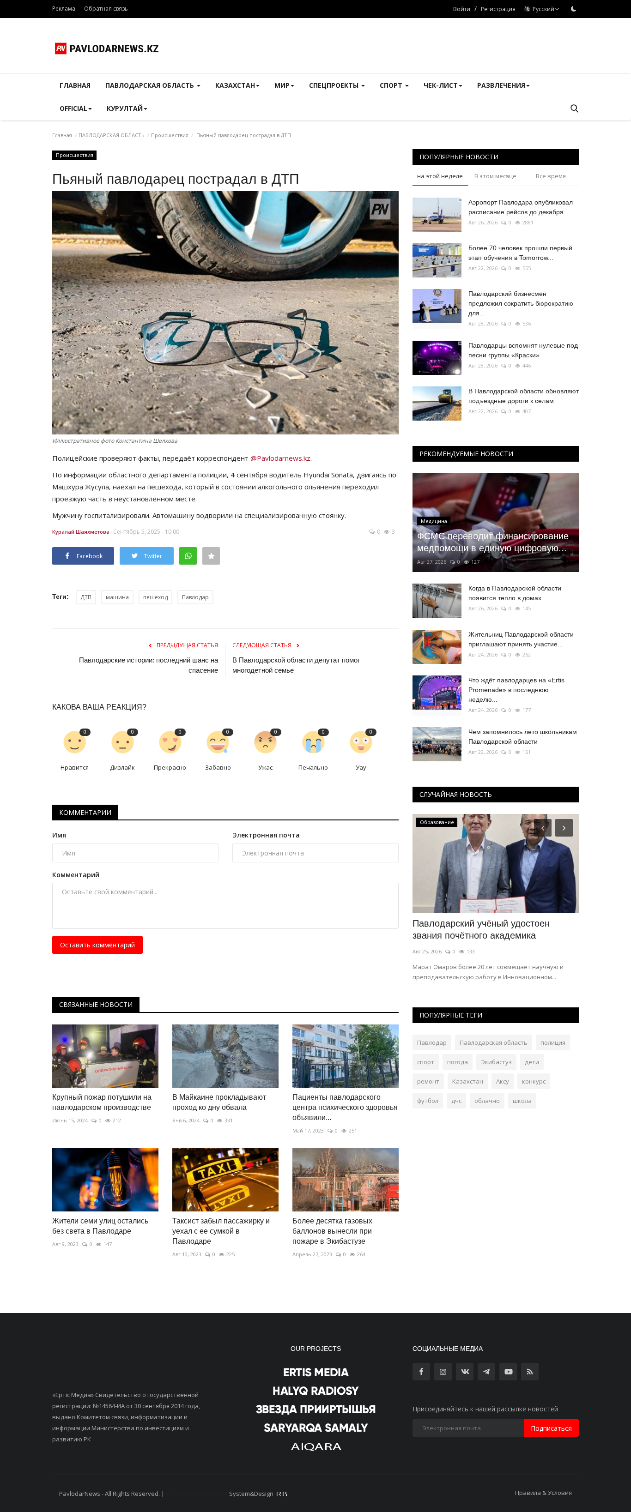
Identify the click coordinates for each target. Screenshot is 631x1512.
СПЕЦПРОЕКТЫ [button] (334, 85)
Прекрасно (170, 767)
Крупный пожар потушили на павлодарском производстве (102, 1102)
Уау (361, 767)
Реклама (63, 8)
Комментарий (75, 874)
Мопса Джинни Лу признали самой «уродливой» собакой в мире (487, 929)
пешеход (155, 597)
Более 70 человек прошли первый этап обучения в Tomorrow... (520, 252)
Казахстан (467, 1081)
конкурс (534, 1081)
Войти (461, 9)
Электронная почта (266, 835)
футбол (427, 1100)
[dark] (574, 9)
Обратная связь (106, 8)
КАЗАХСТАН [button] (235, 85)
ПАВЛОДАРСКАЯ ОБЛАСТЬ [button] (150, 85)
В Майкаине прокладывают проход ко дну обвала (219, 1102)
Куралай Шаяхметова (80, 531)
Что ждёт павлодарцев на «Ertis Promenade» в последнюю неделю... (516, 689)
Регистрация (498, 9)
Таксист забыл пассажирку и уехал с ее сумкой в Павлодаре (221, 1231)
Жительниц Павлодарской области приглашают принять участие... (521, 639)
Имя (59, 835)
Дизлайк (122, 767)
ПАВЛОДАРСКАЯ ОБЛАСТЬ (112, 135)
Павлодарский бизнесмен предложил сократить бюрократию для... (520, 303)
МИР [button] (282, 85)
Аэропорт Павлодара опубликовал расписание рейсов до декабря (520, 207)
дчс (456, 1100)
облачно (487, 1100)
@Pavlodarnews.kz (280, 458)
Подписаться (551, 1428)
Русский (542, 9)
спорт (425, 1062)
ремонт (428, 1081)
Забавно (218, 767)
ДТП (85, 597)
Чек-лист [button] (441, 85)
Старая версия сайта (197, 1493)
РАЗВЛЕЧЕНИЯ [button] (501, 85)
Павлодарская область (494, 1042)
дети (532, 1062)
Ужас (265, 767)
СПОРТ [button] (392, 85)
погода (457, 1062)
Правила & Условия (543, 1492)
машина (117, 597)
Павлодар (195, 597)
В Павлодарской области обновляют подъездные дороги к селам (523, 395)
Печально (313, 767)
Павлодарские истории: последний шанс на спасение (148, 665)
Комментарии (85, 812)
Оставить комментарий (97, 944)
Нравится (75, 767)
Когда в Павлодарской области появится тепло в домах (514, 593)
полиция (552, 1042)
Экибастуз (496, 1062)
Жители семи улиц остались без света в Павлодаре (100, 1226)
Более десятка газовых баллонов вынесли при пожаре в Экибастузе (332, 1231)
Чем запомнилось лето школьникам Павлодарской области (522, 736)
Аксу (502, 1081)
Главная (75, 85)
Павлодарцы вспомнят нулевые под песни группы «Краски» (523, 350)
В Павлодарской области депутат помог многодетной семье (296, 665)
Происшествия (169, 135)
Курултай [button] (125, 108)
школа (522, 1100)
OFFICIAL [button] (73, 108)
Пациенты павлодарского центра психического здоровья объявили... (345, 1107)
